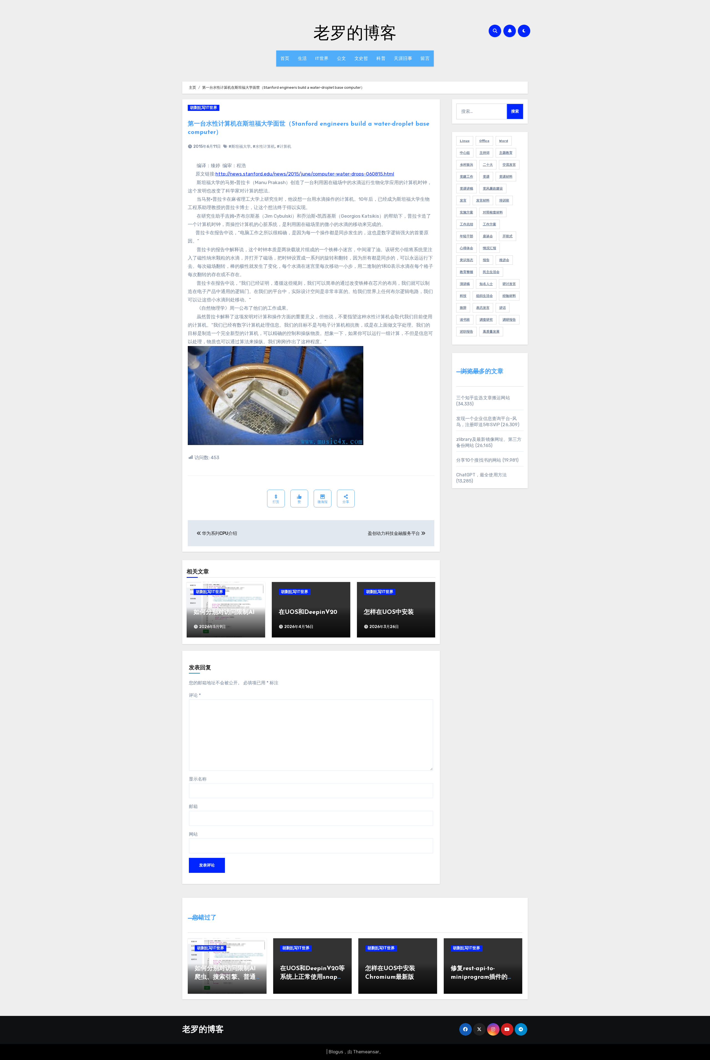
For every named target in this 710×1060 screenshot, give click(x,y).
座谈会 (488, 236)
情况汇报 (489, 248)
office (484, 141)
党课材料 (506, 177)
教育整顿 (466, 272)
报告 (486, 260)
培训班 (504, 200)
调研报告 (509, 320)
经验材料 (509, 296)
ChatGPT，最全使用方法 (481, 474)
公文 (341, 58)
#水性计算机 (264, 146)
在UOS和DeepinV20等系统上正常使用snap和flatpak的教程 (312, 977)
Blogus (336, 1051)
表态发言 (483, 308)
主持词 (485, 153)
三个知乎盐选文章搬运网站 (483, 397)
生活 (302, 58)
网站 (193, 834)
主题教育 (506, 153)
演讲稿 (465, 284)
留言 (425, 58)
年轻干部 (466, 236)
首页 (285, 58)
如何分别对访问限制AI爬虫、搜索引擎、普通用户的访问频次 (225, 977)
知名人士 (486, 284)
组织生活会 (484, 296)
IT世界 (322, 58)
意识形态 (466, 260)
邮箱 (193, 806)
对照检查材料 (493, 212)
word (503, 141)
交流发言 (509, 165)
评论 (195, 695)
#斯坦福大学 (240, 146)
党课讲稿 (466, 188)
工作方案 (489, 224)
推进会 (504, 260)
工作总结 (466, 224)
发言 (463, 200)
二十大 (488, 165)
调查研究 (486, 320)
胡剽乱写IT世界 (203, 107)
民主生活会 (491, 272)
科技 (463, 296)
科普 (381, 58)
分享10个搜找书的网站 (478, 460)
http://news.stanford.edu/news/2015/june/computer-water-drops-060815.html (304, 174)
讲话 (502, 308)
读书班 (465, 320)
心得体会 (466, 248)
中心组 (465, 153)
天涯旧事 (403, 58)
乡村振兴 (466, 165)
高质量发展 (491, 332)
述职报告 (466, 332)
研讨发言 (509, 284)
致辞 (463, 308)
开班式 (508, 236)
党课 (486, 177)
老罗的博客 (355, 32)
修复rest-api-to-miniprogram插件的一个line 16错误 (482, 977)
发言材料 (483, 200)
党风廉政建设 (493, 188)
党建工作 (466, 177)
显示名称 (198, 779)
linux (465, 141)
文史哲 (361, 58)
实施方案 (466, 212)
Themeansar (366, 1051)
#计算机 (284, 146)
